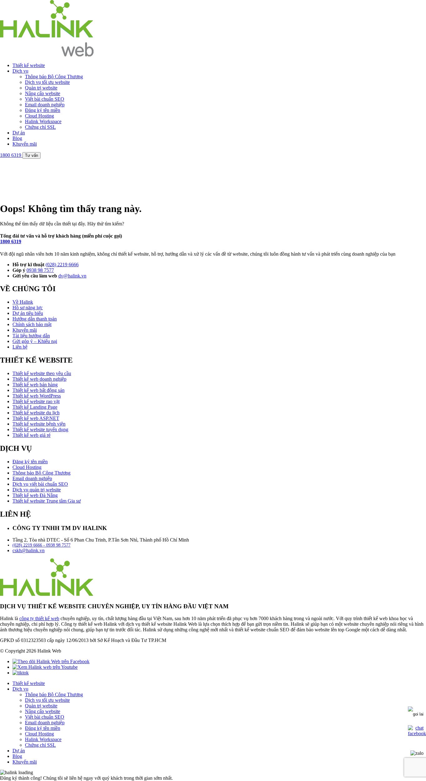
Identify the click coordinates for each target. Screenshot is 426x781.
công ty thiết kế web (39, 618)
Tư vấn (31, 155)
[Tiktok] (20, 672)
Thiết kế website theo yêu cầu (41, 373)
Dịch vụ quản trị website (36, 489)
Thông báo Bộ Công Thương (54, 76)
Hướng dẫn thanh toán (34, 318)
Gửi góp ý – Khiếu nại (34, 341)
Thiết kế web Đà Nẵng (35, 495)
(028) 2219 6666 (62, 264)
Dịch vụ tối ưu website (47, 82)
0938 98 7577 (40, 270)
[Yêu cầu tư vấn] (416, 713)
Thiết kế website (28, 65)
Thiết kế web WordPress (36, 395)
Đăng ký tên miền (42, 110)
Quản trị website (41, 87)
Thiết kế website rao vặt (36, 401)
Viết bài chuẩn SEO (44, 99)
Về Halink (22, 302)
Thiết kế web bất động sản (38, 390)
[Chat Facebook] (417, 733)
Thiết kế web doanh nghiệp (39, 379)
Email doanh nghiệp (45, 104)
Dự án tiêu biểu (27, 313)
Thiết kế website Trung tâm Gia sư (46, 501)
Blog (17, 138)
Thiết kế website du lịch (36, 412)
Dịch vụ (20, 71)
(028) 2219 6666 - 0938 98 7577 (41, 545)
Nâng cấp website (42, 93)
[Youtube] (45, 667)
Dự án (18, 132)
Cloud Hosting (39, 115)
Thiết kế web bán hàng (35, 384)
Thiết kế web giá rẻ (31, 435)
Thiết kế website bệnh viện (38, 424)
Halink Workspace (43, 121)
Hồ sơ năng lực (27, 307)
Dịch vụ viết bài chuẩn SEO (40, 484)
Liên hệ (19, 347)
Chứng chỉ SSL (40, 127)
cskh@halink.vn (28, 550)
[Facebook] (51, 661)
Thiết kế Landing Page (34, 407)
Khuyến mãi (24, 144)
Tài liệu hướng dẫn (31, 335)
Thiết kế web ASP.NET (35, 418)
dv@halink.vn (72, 275)
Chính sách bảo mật (31, 324)
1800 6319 (10, 241)
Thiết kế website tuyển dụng (40, 429)
